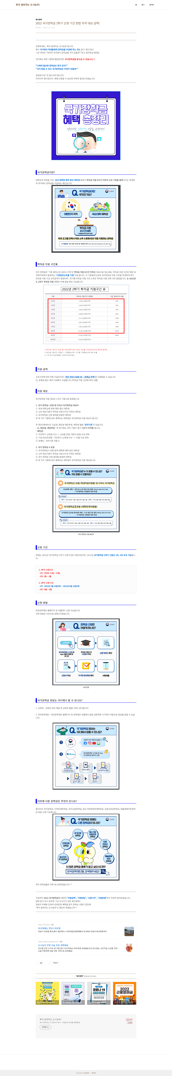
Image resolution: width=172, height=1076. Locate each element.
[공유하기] (44, 963)
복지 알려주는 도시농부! (28, 4)
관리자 (94, 1073)
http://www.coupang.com (48, 942)
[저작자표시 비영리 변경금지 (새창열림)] (63, 963)
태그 (143, 5)
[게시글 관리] (47, 963)
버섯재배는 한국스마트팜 (49, 928)
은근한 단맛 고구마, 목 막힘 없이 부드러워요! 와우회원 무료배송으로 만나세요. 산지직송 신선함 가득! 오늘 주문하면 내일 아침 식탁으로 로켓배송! (78, 949)
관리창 (151, 5)
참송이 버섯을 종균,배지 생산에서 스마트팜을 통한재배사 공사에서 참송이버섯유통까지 (72, 931)
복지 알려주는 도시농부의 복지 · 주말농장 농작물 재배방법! (60, 1022)
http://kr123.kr (44, 925)
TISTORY (86, 1073)
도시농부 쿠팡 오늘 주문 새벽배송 (53, 945)
